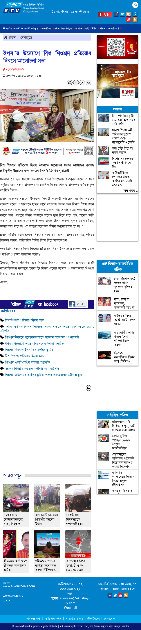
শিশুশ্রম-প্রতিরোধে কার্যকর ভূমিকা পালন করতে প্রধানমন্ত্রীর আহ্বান (43, 375)
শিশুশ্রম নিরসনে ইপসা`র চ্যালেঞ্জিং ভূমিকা (29, 350)
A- (76, 82)
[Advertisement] (47, 438)
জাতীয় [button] (9, 28)
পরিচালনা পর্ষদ (53, 619)
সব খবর (130, 190)
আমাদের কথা (33, 619)
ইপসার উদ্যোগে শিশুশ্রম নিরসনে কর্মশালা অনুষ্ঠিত (34, 343)
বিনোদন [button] (79, 28)
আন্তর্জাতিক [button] (46, 28)
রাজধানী (26, 28)
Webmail (70, 607)
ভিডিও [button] (102, 28)
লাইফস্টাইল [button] (91, 28)
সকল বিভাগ (114, 28)
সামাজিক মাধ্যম (74, 619)
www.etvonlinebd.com (19, 586)
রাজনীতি (18, 28)
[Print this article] (69, 82)
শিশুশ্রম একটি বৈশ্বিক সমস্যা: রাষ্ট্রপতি (28, 362)
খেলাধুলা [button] (68, 28)
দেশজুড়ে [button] (34, 28)
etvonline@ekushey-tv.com (75, 600)
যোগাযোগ (109, 619)
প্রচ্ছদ (11, 37)
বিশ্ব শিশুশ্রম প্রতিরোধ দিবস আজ (24, 320)
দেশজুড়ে (26, 37)
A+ (88, 82)
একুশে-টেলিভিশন (49, 626)
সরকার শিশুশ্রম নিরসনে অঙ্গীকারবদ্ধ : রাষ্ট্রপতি (32, 368)
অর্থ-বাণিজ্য (59, 28)
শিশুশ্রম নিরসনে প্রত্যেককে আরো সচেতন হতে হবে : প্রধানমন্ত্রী (42, 337)
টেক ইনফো (93, 619)
